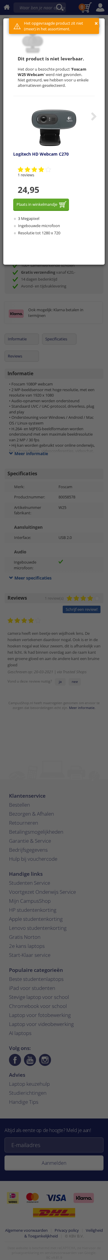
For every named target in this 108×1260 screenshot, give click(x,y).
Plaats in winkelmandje (36, 204)
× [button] (96, 23)
